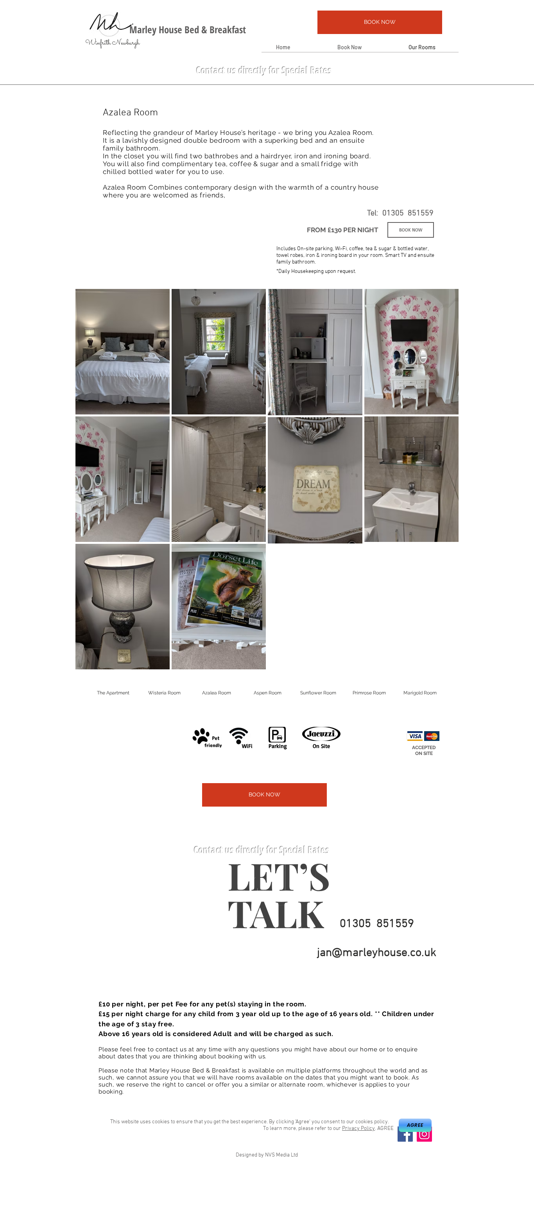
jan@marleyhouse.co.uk (376, 953)
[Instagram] (424, 1134)
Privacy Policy (358, 1128)
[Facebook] (405, 1134)
